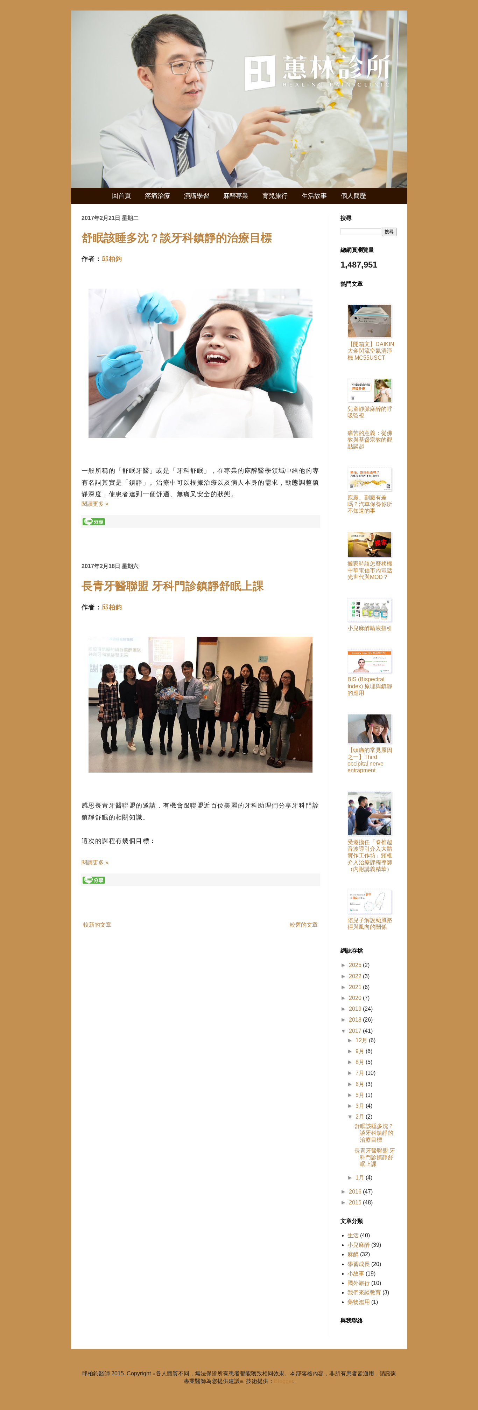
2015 (356, 1202)
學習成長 (358, 1264)
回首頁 (121, 195)
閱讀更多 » (95, 504)
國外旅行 (358, 1283)
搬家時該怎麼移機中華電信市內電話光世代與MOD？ (369, 570)
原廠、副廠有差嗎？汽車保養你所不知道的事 (369, 504)
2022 (356, 976)
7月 (361, 1073)
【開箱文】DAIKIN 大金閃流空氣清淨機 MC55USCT (370, 350)
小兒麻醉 (358, 1245)
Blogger (283, 1381)
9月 (361, 1051)
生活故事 (314, 195)
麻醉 (353, 1254)
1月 (361, 1178)
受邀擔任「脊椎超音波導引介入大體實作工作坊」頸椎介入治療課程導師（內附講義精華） (369, 855)
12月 (362, 1040)
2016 (356, 1192)
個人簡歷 (353, 195)
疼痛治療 (157, 195)
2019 (356, 1009)
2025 (356, 965)
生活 (353, 1235)
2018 (356, 1020)
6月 (361, 1084)
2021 (356, 987)
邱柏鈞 (112, 258)
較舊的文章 (304, 925)
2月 (361, 1117)
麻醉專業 (235, 195)
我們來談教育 (364, 1292)
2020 (356, 998)
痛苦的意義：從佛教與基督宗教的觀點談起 (369, 439)
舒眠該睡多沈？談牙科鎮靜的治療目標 (177, 237)
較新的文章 (97, 925)
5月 (361, 1095)
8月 (361, 1062)
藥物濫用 (358, 1302)
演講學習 (196, 195)
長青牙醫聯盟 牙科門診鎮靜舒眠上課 (173, 586)
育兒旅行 (275, 195)
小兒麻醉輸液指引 (369, 628)
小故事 (355, 1274)
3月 (361, 1106)
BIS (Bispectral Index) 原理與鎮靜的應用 (369, 686)
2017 (356, 1031)
